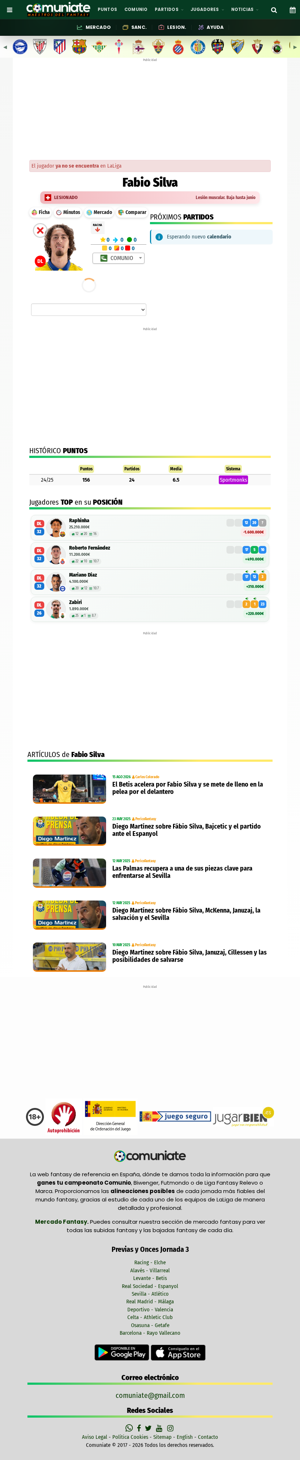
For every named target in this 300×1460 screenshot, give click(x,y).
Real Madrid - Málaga (150, 1301)
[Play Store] (122, 1352)
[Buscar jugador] (274, 9)
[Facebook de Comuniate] (140, 1428)
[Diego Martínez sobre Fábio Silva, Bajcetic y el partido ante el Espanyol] (71, 831)
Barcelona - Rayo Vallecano (150, 1333)
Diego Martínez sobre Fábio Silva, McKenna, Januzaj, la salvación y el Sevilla (186, 914)
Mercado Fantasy (61, 1222)
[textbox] (119, 258)
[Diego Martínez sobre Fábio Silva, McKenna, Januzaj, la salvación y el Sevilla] (71, 915)
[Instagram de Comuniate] (171, 1428)
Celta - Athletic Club (150, 1317)
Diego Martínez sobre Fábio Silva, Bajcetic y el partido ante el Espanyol (186, 830)
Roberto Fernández (89, 548)
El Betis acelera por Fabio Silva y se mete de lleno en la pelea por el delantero (187, 788)
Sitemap (162, 1437)
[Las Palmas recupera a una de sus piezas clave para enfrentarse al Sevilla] (71, 873)
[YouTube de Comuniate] (160, 1428)
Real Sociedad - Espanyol (150, 1286)
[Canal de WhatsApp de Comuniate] (130, 1428)
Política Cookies (130, 1437)
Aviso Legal (94, 1437)
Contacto (208, 1437)
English (185, 1437)
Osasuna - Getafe (150, 1325)
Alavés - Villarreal (150, 1270)
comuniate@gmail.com (150, 1395)
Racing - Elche (150, 1262)
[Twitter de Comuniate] (149, 1428)
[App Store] (178, 1352)
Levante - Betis (150, 1278)
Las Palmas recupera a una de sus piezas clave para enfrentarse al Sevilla (182, 872)
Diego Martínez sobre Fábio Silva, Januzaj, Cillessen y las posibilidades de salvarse (189, 956)
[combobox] (119, 258)
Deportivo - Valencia (150, 1309)
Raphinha (79, 520)
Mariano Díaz (83, 575)
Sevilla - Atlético (150, 1294)
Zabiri (75, 602)
